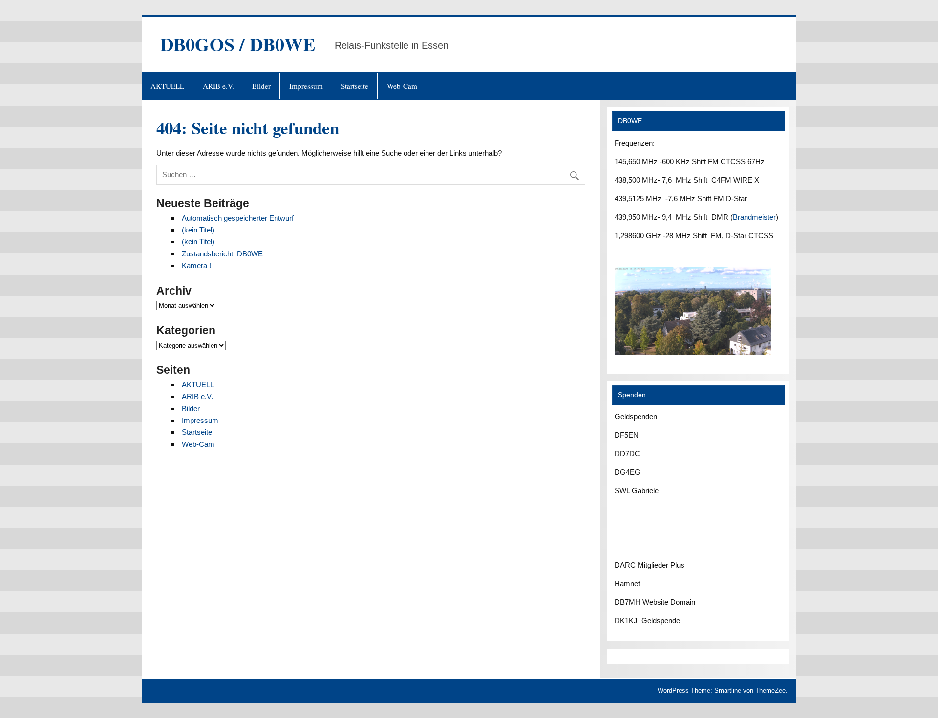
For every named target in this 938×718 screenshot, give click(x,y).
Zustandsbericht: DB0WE (222, 254)
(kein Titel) (198, 230)
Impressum (306, 86)
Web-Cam (402, 86)
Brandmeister (754, 217)
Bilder (261, 86)
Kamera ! (196, 265)
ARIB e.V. (218, 86)
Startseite (354, 86)
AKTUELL (167, 86)
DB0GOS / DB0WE (237, 44)
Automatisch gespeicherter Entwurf (238, 218)
